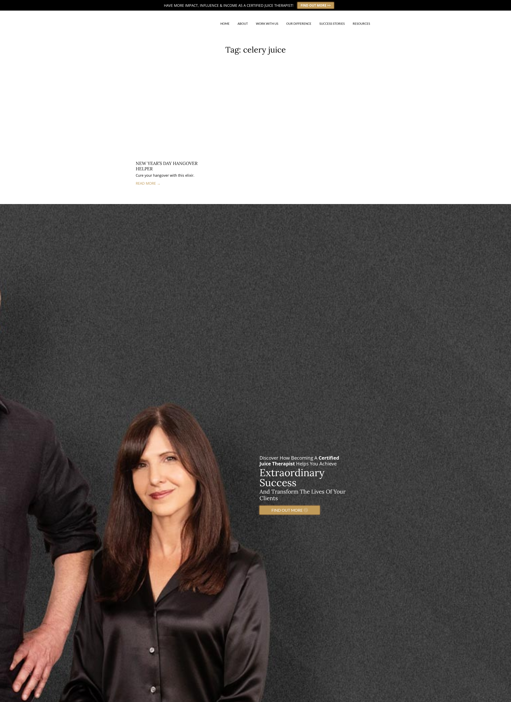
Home (225, 23)
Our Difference (298, 23)
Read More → (148, 183)
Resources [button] (361, 23)
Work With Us (267, 23)
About (243, 23)
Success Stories (332, 23)
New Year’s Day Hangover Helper (167, 166)
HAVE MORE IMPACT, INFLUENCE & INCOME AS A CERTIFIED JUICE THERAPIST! (228, 5)
